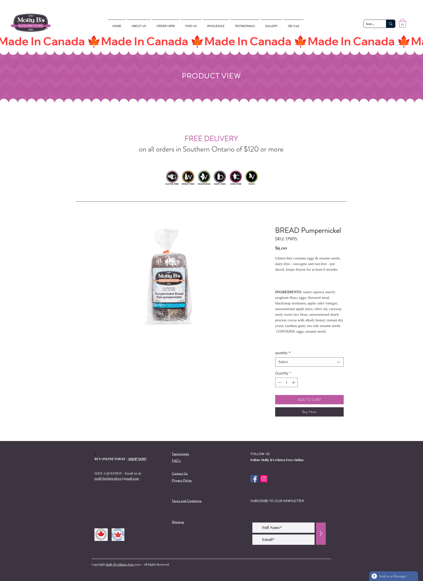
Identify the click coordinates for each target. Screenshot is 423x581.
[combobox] (309, 362)
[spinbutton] (286, 382)
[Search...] (390, 24)
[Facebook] (254, 478)
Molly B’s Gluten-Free (120, 564)
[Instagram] (264, 478)
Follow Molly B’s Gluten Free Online (277, 460)
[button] (402, 23)
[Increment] (294, 382)
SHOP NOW (137, 459)
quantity (283, 353)
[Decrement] (279, 382)
